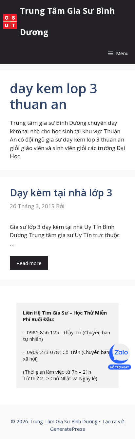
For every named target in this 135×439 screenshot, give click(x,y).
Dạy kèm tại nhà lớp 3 (61, 192)
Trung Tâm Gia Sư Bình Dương (67, 21)
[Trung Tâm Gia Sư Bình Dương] (10, 21)
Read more (29, 263)
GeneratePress (67, 429)
